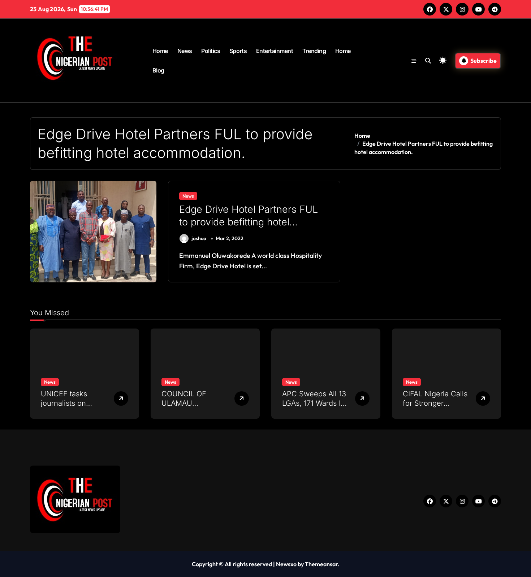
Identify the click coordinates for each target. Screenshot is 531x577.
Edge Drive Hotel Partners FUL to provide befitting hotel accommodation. (248, 222)
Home (160, 50)
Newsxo (286, 564)
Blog (158, 70)
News (184, 50)
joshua (198, 238)
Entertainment (274, 50)
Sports (238, 50)
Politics (210, 50)
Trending (314, 50)
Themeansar (321, 564)
